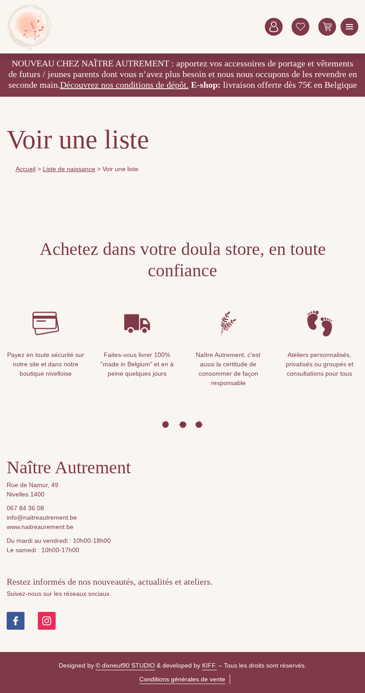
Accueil (26, 168)
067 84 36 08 (25, 508)
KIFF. (209, 665)
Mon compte (274, 27)
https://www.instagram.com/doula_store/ (47, 621)
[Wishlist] (300, 27)
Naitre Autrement (29, 26)
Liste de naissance (69, 168)
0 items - (327, 27)
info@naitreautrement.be (42, 517)
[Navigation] (349, 27)
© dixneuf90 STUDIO (125, 665)
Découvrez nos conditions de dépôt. (124, 85)
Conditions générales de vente (182, 679)
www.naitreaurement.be (40, 526)
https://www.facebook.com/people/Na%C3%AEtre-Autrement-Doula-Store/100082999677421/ (15, 621)
